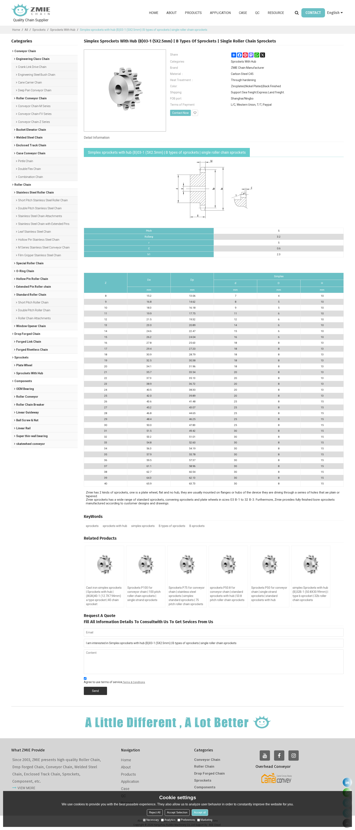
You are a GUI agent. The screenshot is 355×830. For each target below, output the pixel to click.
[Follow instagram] (293, 755)
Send (95, 691)
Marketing (206, 819)
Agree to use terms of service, (114, 682)
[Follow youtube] (265, 755)
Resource (276, 13)
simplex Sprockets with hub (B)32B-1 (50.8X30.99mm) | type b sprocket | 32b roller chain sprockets (310, 594)
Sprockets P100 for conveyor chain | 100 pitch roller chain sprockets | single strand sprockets (144, 594)
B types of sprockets (172, 526)
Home (153, 13)
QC (257, 13)
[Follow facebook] (279, 755)
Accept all (200, 812)
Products (193, 13)
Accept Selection (177, 812)
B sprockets (197, 526)
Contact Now (180, 112)
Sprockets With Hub (62, 29)
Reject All (154, 812)
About (171, 13)
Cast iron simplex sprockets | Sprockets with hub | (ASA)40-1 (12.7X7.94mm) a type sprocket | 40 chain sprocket (104, 596)
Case (243, 13)
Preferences (188, 819)
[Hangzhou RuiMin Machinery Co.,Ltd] (30, 10)
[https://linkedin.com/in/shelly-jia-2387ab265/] (347, 782)
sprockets (92, 526)
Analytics (169, 819)
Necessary (152, 819)
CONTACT (313, 12)
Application (220, 13)
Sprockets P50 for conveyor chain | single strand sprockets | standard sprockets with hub (269, 594)
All (26, 29)
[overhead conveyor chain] (277, 778)
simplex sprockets (143, 526)
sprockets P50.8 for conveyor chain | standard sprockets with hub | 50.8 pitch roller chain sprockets (227, 594)
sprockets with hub (115, 526)
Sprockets (39, 29)
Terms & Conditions (134, 682)
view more (26, 788)
